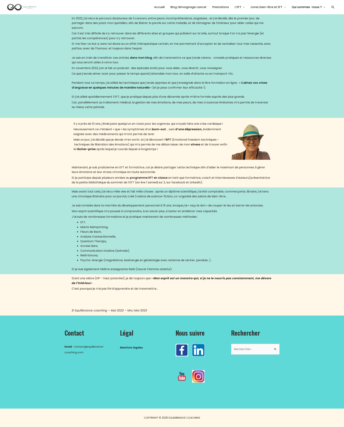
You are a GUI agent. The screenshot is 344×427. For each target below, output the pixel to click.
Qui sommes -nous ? (307, 7)
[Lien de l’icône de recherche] (333, 7)
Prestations (220, 7)
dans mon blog (141, 58)
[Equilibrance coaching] (21, 7)
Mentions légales (131, 347)
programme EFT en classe (149, 178)
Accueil (159, 7)
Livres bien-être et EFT (266, 7)
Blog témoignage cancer (188, 7)
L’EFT (238, 7)
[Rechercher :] (255, 349)
